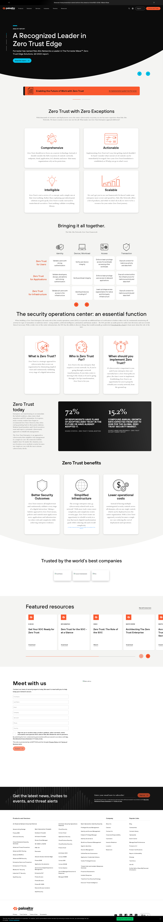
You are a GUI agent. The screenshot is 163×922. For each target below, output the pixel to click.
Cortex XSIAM (63, 857)
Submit (17, 749)
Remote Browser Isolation (42, 889)
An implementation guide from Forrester (123, 91)
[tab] (6, 35)
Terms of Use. (39, 739)
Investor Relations (111, 843)
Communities (133, 828)
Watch (96, 645)
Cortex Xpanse (63, 868)
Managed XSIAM (63, 877)
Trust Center (23, 915)
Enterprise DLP (39, 874)
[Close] (160, 919)
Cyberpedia (132, 836)
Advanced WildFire (18, 855)
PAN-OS (37, 848)
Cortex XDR (62, 861)
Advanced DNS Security (20, 859)
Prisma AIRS (16, 833)
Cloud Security (63, 830)
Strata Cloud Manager (41, 841)
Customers (109, 839)
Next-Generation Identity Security (91, 824)
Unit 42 (131, 865)
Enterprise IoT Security (19, 866)
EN (132, 8)
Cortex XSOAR (63, 865)
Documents (43, 915)
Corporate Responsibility (113, 836)
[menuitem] (10, 8)
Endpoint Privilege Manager (89, 836)
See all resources (145, 609)
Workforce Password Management (91, 843)
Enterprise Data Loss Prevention (22, 863)
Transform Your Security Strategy (90, 880)
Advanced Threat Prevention (21, 848)
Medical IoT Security (19, 870)
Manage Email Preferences (137, 843)
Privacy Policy (53, 743)
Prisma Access (39, 877)
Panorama (38, 852)
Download (32, 645)
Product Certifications (135, 850)
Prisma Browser (39, 881)
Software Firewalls (40, 837)
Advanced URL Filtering (19, 852)
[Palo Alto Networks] (9, 8)
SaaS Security (17, 877)
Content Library (133, 832)
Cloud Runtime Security (65, 844)
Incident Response (86, 876)
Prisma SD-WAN (39, 885)
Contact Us (109, 832)
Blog (130, 824)
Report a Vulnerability (135, 854)
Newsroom (109, 850)
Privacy (15, 915)
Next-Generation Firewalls (43, 830)
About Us (108, 824)
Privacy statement (14, 920)
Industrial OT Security (19, 874)
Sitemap (131, 858)
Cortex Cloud (62, 833)
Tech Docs (132, 861)
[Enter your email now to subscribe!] (114, 797)
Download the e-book (118, 326)
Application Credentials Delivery (90, 858)
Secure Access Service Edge (44, 857)
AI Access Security (18, 837)
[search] (129, 8)
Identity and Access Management (90, 832)
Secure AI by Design (19, 830)
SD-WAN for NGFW (40, 844)
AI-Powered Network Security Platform (25, 824)
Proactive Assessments (88, 872)
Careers (108, 828)
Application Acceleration (42, 865)
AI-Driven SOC (63, 854)
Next (148, 74)
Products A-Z (133, 847)
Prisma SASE (38, 861)
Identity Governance (87, 839)
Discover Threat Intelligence (89, 883)
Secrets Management (87, 850)
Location (108, 847)
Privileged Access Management (90, 828)
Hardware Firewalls (40, 833)
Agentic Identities (86, 847)
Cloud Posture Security (65, 841)
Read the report (20, 60)
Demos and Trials (153, 8)
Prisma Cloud (62, 848)
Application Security (64, 837)
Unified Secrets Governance (89, 854)
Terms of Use (33, 915)
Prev (139, 74)
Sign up (142, 796)
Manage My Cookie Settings (124, 918)
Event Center (133, 839)
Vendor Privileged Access (88, 861)
